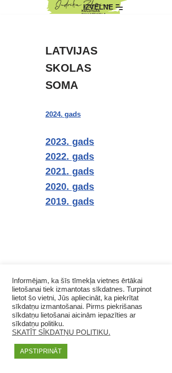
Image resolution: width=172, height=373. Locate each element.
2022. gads (69, 156)
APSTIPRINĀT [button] (41, 351)
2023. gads (69, 141)
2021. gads (69, 171)
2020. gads (69, 186)
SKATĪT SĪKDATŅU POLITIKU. (61, 332)
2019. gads (69, 201)
